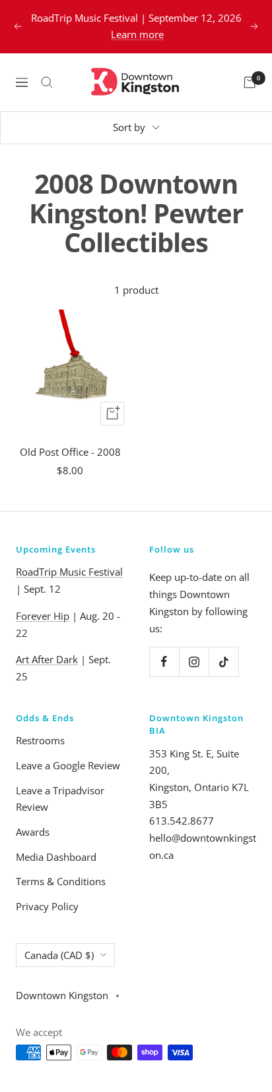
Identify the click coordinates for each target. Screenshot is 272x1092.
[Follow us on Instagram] (194, 661)
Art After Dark (47, 659)
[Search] (47, 82)
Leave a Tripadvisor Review (60, 799)
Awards (33, 831)
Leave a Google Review (68, 765)
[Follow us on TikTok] (223, 661)
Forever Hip (42, 615)
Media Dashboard (56, 856)
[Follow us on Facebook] (164, 661)
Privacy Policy (47, 906)
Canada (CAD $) (59, 955)
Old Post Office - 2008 (70, 451)
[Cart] (249, 82)
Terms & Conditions (61, 881)
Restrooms (40, 740)
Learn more (137, 34)
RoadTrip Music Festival (69, 571)
